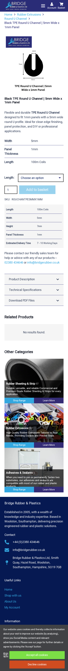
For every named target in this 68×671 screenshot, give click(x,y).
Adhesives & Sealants (20, 472)
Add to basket (37, 190)
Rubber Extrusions (19, 428)
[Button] (52, 4)
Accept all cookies (37, 655)
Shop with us (12, 595)
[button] (43, 6)
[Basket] (61, 4)
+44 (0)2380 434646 (26, 542)
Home (8, 589)
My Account (12, 607)
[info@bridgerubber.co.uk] (8, 550)
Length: (9, 177)
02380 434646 (13, 262)
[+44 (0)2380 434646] (8, 542)
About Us (10, 601)
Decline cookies (37, 664)
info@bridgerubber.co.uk (43, 262)
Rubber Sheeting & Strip (22, 383)
